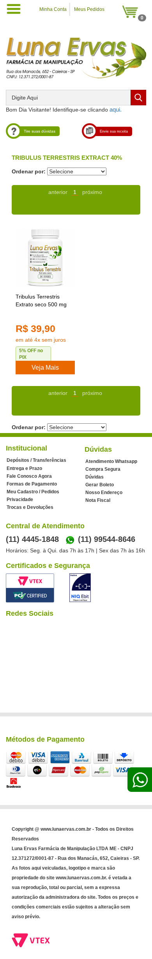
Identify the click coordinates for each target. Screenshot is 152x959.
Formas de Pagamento (32, 484)
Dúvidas (94, 477)
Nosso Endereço (103, 492)
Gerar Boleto (99, 484)
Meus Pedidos (89, 9)
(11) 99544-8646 (106, 539)
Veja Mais (45, 367)
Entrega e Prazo (24, 468)
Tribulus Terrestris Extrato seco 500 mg (41, 300)
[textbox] (76, 97)
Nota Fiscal (97, 500)
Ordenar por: (29, 171)
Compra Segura (102, 469)
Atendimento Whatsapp (111, 461)
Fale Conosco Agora (29, 476)
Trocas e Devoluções (30, 507)
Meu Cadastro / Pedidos (33, 491)
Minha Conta (53, 9)
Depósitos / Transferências (36, 460)
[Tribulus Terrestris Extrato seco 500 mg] (45, 257)
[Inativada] (80, 587)
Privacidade (20, 499)
